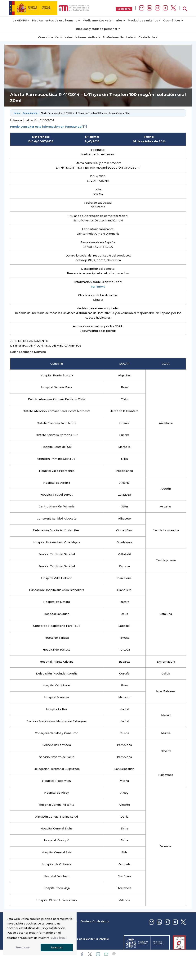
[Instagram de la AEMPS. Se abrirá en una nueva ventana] (157, 8)
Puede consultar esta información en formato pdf (46, 126)
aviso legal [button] (58, 937)
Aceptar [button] (57, 947)
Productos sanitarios (143, 20)
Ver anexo (98, 286)
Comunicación (48, 37)
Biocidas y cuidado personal (96, 29)
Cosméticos (171, 20)
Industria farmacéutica (81, 37)
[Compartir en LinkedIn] (98, 954)
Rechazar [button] (23, 947)
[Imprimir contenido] (114, 954)
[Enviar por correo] (106, 954)
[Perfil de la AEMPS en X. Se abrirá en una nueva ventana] (173, 8)
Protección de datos (95, 921)
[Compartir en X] (90, 954)
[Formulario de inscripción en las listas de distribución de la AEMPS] (142, 8)
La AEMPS (20, 20)
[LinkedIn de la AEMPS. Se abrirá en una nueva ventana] (149, 8)
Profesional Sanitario (118, 37)
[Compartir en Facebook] (82, 954)
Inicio (17, 113)
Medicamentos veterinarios (102, 20)
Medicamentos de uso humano (54, 20)
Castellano (124, 8)
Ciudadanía (146, 37)
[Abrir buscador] (185, 9)
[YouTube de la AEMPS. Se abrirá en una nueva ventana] (165, 8)
